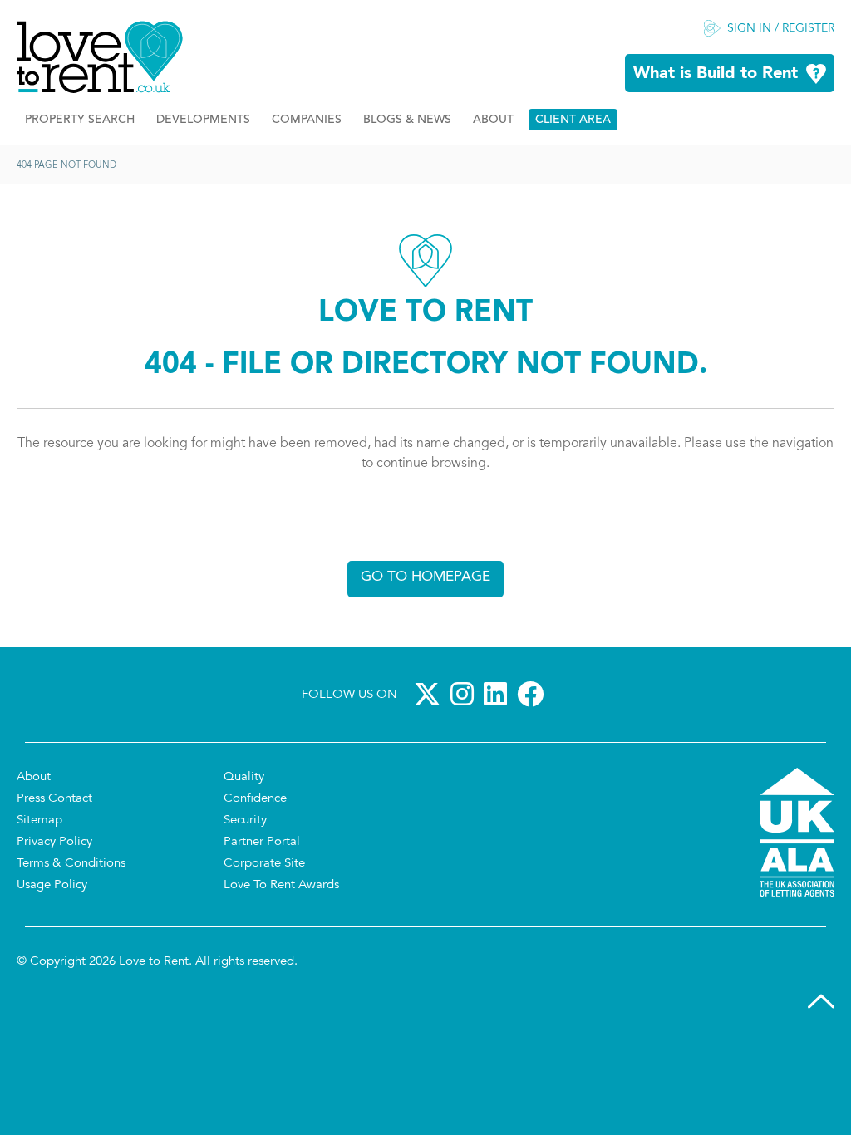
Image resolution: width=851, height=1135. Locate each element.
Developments (203, 120)
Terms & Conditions (71, 863)
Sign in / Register (780, 29)
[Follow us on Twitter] (430, 694)
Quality (244, 777)
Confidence (255, 799)
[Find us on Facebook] (533, 694)
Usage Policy (52, 885)
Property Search (80, 120)
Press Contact (54, 799)
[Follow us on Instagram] (465, 694)
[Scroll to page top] (821, 1001)
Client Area (573, 120)
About (493, 120)
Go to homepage (425, 577)
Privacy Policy (54, 842)
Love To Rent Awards (281, 885)
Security (245, 820)
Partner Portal (262, 842)
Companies (307, 120)
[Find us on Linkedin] (499, 694)
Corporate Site (264, 863)
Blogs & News (407, 120)
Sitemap (39, 820)
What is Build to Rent (715, 74)
